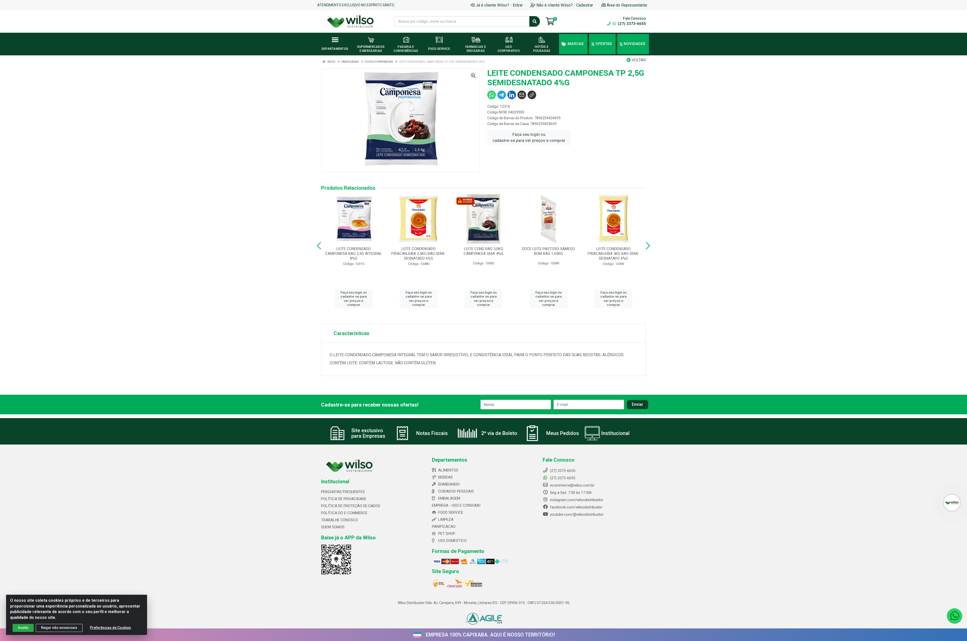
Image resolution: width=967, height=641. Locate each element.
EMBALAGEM (449, 498)
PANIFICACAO (444, 526)
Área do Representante (627, 5)
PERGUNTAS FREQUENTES (343, 492)
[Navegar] (319, 245)
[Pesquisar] (534, 21)
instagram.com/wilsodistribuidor (576, 500)
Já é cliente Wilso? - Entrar (499, 5)
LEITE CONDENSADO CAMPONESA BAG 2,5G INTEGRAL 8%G (353, 254)
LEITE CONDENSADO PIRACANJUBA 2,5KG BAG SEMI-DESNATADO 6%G (418, 254)
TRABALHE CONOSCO (339, 520)
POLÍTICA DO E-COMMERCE (344, 513)
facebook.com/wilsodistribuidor (576, 507)
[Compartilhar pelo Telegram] (501, 95)
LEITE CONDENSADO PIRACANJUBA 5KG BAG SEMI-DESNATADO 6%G (613, 254)
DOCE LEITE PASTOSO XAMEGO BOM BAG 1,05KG (548, 251)
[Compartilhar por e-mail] (521, 95)
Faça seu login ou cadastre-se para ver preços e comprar (529, 137)
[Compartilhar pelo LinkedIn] (511, 95)
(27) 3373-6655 (631, 23)
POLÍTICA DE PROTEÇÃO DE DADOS (350, 506)
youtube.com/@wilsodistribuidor (576, 514)
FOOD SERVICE (450, 512)
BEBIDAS (445, 477)
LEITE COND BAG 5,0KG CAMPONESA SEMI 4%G (483, 251)
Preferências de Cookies (110, 628)
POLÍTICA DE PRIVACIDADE (343, 499)
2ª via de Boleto (499, 433)
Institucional (615, 433)
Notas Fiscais (432, 433)
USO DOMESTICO (452, 540)
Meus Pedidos (562, 433)
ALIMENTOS (448, 470)
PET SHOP (446, 533)
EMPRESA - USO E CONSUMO (456, 505)
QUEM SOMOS (332, 527)
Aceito (23, 628)
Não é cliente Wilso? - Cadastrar (564, 5)
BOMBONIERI (449, 484)
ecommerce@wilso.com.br (572, 485)
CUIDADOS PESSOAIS (456, 491)
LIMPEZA (446, 519)
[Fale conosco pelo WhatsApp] (954, 615)
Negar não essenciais (59, 628)
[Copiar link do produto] (532, 95)
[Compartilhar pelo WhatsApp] (491, 95)
